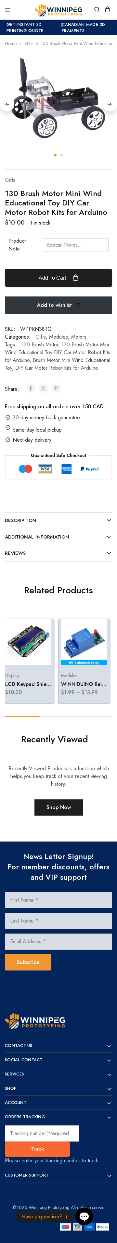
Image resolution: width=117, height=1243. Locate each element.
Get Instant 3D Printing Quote (25, 27)
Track (37, 1149)
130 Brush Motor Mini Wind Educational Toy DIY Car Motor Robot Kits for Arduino (57, 352)
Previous (7, 104)
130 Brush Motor (39, 344)
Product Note (17, 244)
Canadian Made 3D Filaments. (83, 27)
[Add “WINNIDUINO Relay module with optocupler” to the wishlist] (95, 650)
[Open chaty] (84, 1216)
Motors (78, 337)
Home (11, 43)
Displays (12, 675)
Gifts (28, 43)
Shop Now (58, 807)
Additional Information (37, 536)
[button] (39, 626)
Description (20, 520)
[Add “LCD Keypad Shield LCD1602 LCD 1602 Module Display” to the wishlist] (39, 650)
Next (110, 104)
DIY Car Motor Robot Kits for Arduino (56, 368)
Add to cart (53, 278)
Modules (58, 337)
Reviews (15, 553)
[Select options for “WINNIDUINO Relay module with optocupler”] (95, 626)
